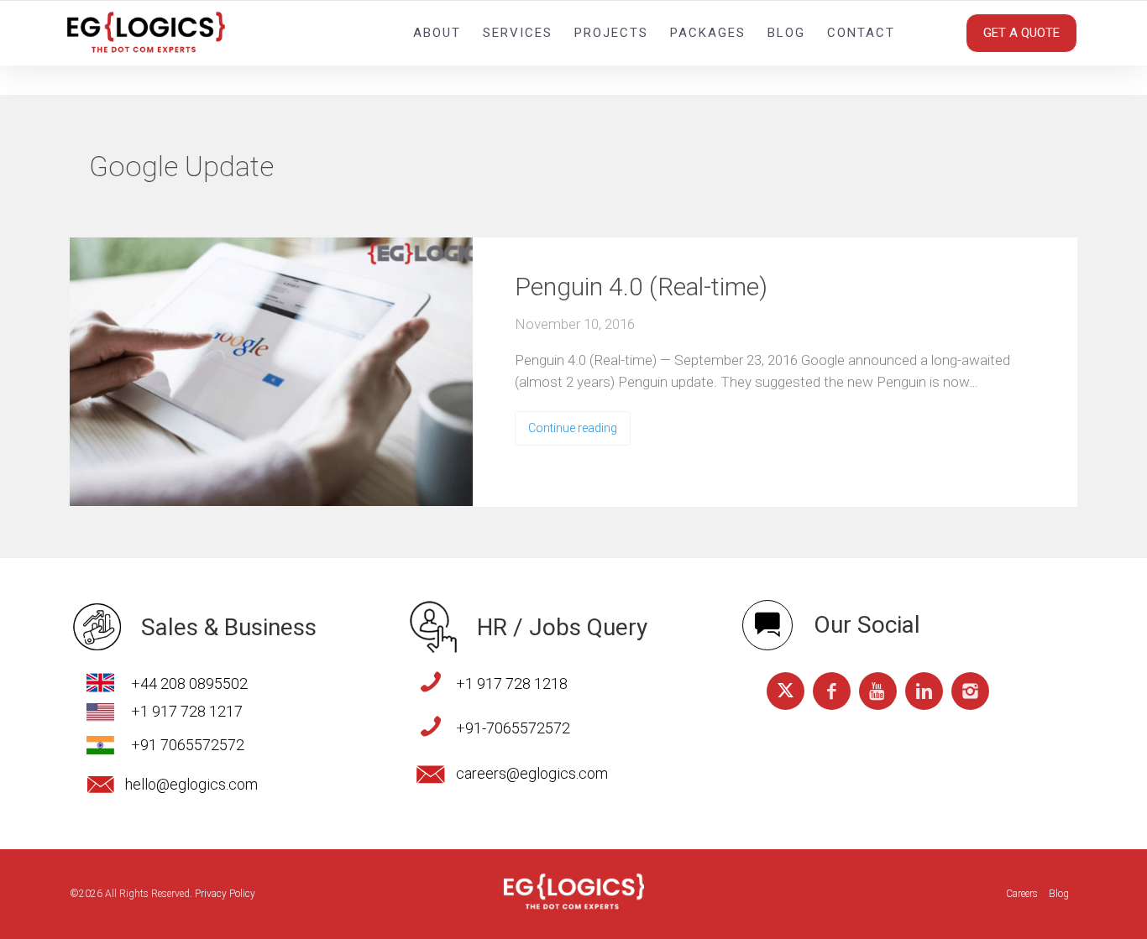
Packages (708, 32)
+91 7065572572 (187, 745)
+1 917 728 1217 (187, 711)
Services (518, 32)
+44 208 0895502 (189, 683)
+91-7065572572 (513, 728)
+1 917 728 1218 (512, 683)
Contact (861, 32)
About (437, 32)
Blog (786, 32)
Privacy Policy (225, 894)
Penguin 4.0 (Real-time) (641, 286)
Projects (611, 32)
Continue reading (572, 428)
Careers (1022, 894)
